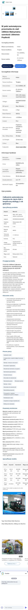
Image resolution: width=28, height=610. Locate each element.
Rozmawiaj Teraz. (20, 66)
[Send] (26, 607)
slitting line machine (20, 523)
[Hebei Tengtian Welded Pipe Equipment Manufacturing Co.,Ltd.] (7, 2)
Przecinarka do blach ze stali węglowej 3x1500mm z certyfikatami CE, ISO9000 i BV (12, 559)
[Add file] (2, 607)
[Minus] (26, 573)
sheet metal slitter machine (12, 521)
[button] (4, 549)
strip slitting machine (7, 523)
